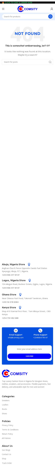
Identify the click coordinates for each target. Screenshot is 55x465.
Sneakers (5, 400)
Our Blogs (6, 450)
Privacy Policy (7, 425)
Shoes (4, 413)
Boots (4, 409)
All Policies (6, 438)
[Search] (50, 16)
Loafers (5, 405)
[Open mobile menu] (3, 8)
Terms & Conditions (10, 429)
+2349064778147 (40, 337)
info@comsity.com (16, 337)
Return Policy (7, 434)
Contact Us (6, 454)
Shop (4, 458)
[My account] (51, 8)
